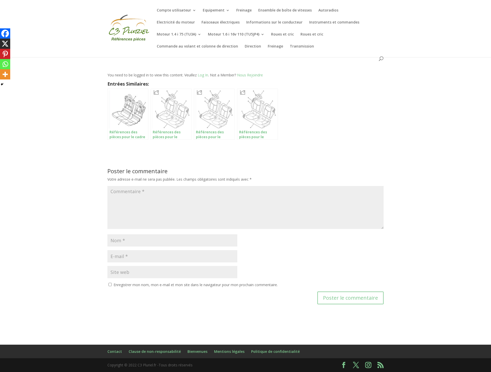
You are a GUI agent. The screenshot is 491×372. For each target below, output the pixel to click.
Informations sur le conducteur (274, 22)
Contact (114, 351)
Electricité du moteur (176, 22)
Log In (203, 75)
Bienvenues (197, 351)
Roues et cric (282, 34)
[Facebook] (5, 33)
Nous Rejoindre (250, 75)
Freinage (244, 10)
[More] (5, 74)
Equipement (214, 10)
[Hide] (2, 84)
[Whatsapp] (5, 64)
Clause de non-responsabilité (155, 351)
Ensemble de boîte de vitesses (285, 10)
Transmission (302, 46)
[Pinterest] (5, 54)
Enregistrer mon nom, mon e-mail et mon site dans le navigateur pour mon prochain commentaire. (196, 284)
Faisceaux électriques (221, 22)
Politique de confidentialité (275, 351)
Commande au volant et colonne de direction (197, 46)
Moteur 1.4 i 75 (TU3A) (176, 34)
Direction (253, 46)
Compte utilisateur (174, 10)
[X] (5, 44)
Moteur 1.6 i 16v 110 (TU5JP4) (233, 34)
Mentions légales (229, 351)
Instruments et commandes (334, 22)
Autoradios (328, 10)
